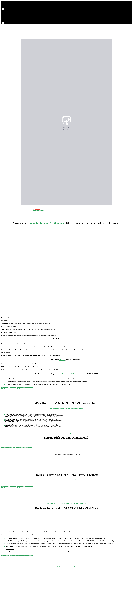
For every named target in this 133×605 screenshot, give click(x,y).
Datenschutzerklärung (69, 602)
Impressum (62, 602)
